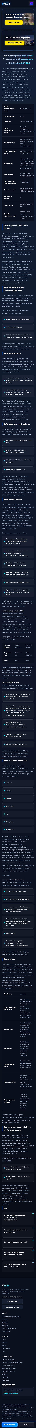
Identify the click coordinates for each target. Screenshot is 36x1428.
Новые (4, 1345)
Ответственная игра (8, 1365)
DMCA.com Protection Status (11, 1316)
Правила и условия (8, 1359)
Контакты (5, 1374)
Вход (26, 1424)
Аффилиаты (5, 1380)
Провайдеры (6, 1331)
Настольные (6, 1348)
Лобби (4, 1339)
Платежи (5, 1377)
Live (3, 1351)
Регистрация (9, 1424)
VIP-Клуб (5, 1325)
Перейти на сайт (14, 43)
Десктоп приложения (9, 1328)
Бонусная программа (9, 1368)
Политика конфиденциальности (12, 1362)
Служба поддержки (8, 1371)
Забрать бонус (13, 22)
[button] (32, 1417)
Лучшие (4, 1342)
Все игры (5, 1322)
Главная (4, 1319)
